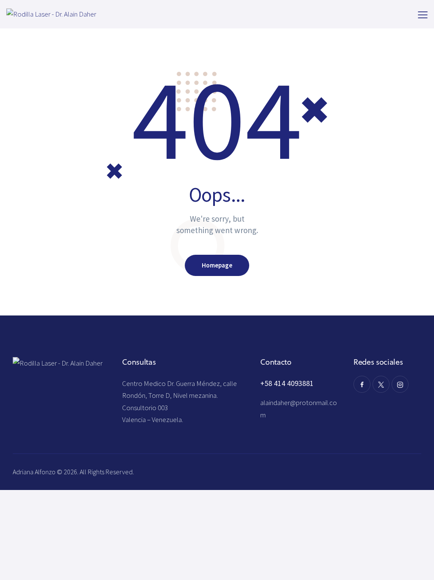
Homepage (217, 265)
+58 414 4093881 (287, 383)
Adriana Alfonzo (35, 471)
